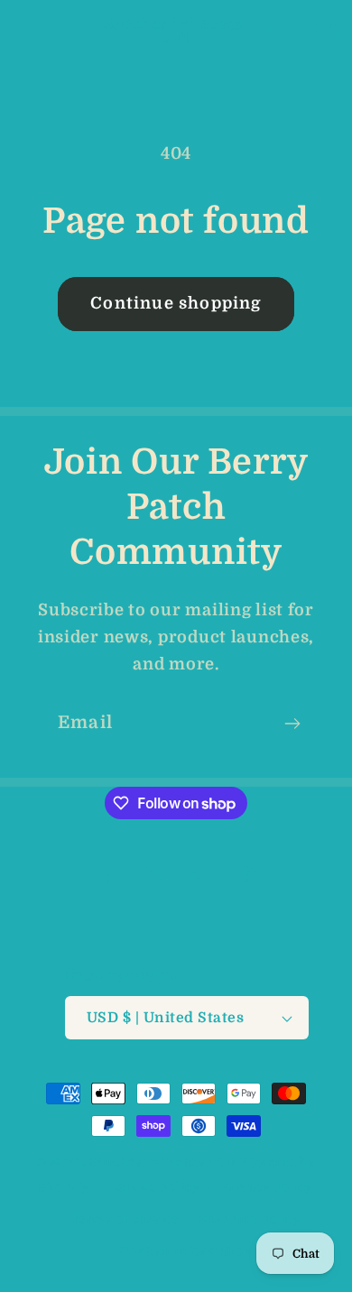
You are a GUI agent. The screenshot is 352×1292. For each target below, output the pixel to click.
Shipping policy (250, 1219)
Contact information (186, 1251)
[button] (27, 32)
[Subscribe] (292, 723)
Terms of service (125, 1219)
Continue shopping (175, 303)
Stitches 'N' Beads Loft (163, 1161)
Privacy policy (267, 1187)
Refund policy (155, 1187)
